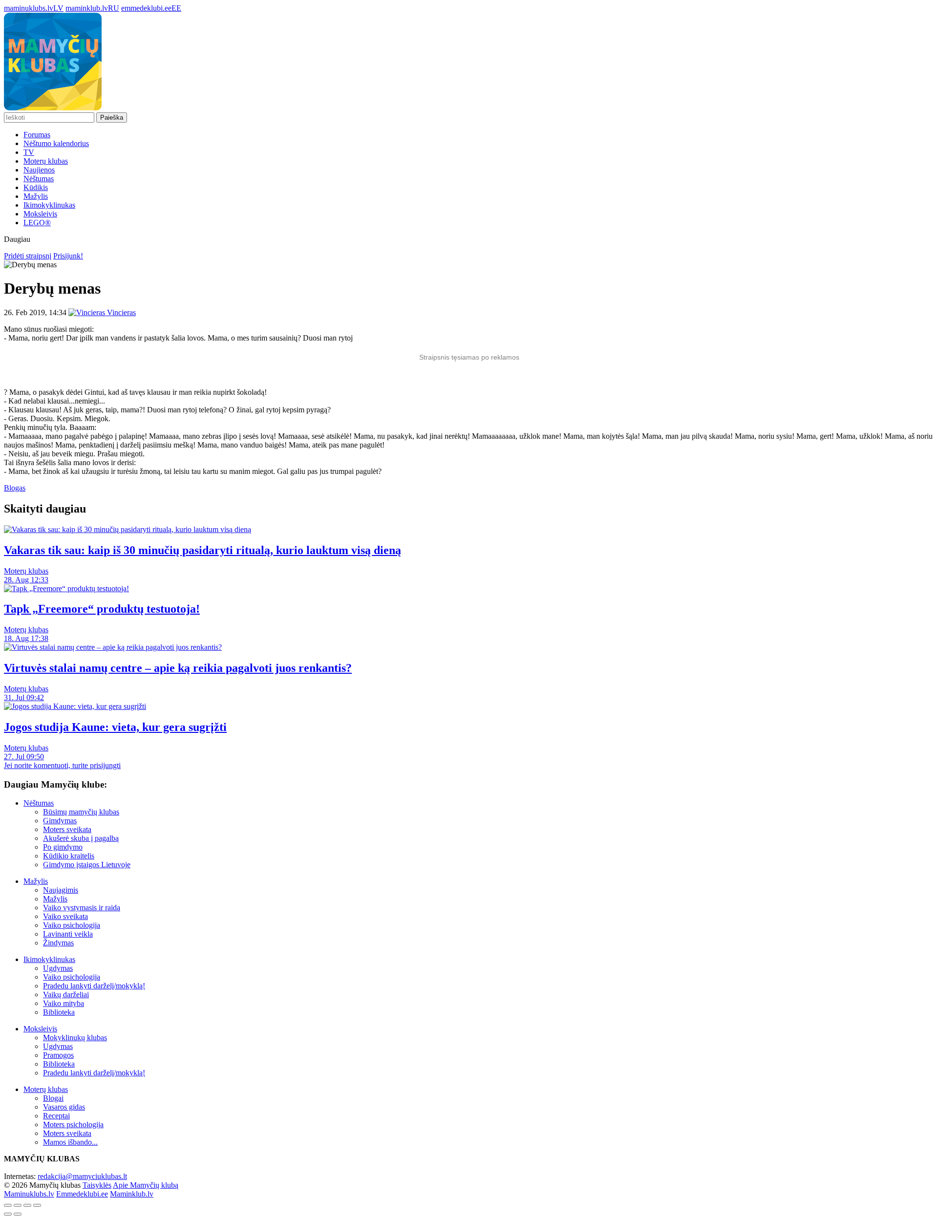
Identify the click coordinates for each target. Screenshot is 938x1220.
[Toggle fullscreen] (27, 1205)
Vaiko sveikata (65, 916)
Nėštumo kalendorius (56, 143)
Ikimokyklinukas (49, 205)
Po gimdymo (63, 847)
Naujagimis (60, 890)
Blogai (53, 1098)
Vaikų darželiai (66, 994)
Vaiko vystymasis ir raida (81, 907)
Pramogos (58, 1055)
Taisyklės (97, 1185)
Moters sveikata (67, 829)
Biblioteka (59, 1012)
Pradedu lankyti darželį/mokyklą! (94, 986)
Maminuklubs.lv (29, 1194)
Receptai (56, 1116)
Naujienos (39, 170)
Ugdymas (58, 968)
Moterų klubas (45, 161)
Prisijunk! (68, 256)
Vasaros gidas (64, 1107)
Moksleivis (40, 214)
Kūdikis (35, 187)
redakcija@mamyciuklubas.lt (82, 1176)
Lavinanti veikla (68, 934)
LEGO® (37, 222)
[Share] (17, 1205)
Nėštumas (38, 178)
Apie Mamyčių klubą (145, 1185)
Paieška (111, 117)
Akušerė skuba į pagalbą (81, 838)
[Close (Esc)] (8, 1205)
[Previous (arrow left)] (8, 1214)
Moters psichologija (73, 1124)
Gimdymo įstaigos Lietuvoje (86, 864)
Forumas (36, 134)
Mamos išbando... (70, 1142)
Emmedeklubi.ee (82, 1194)
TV (28, 152)
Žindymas (58, 943)
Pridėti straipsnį (27, 256)
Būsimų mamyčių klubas (81, 812)
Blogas (14, 488)
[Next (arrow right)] (17, 1214)
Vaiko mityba (63, 1003)
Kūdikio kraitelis (68, 856)
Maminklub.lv (131, 1194)
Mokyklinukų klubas (75, 1037)
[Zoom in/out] (37, 1205)
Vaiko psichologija (71, 925)
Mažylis (35, 196)
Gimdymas (60, 820)
